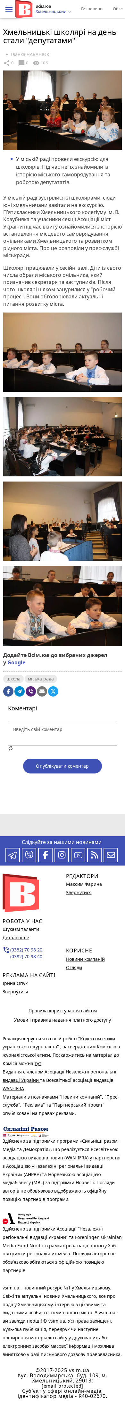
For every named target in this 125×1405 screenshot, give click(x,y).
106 (40, 63)
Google (16, 662)
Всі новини (92, 9)
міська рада (41, 679)
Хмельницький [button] (51, 11)
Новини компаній (85, 959)
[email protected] (62, 1386)
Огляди (74, 967)
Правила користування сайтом (63, 1010)
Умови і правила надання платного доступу (62, 1020)
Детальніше (16, 937)
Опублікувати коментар (62, 766)
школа (13, 679)
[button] (9, 9)
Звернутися (15, 991)
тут (38, 1063)
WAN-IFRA (13, 1088)
